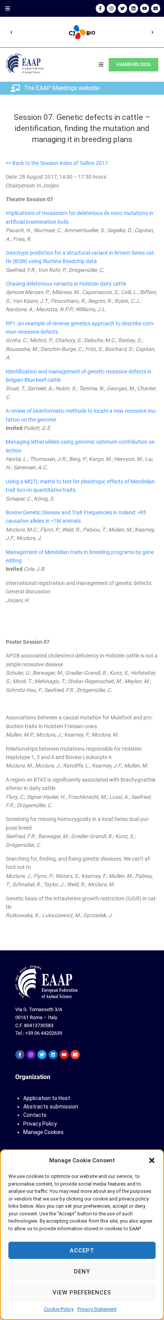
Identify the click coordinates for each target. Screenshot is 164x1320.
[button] (152, 1160)
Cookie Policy (59, 1309)
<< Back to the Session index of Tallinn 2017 (57, 163)
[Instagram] (111, 8)
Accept (82, 1250)
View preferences (82, 1292)
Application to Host (46, 1098)
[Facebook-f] (100, 8)
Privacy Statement (97, 1309)
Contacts (35, 1115)
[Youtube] (144, 8)
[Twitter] (122, 8)
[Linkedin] (133, 8)
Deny (82, 1271)
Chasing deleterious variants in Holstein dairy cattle (66, 284)
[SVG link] (46, 982)
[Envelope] (155, 8)
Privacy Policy (40, 1124)
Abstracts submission (50, 1107)
